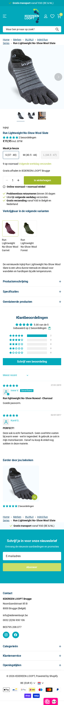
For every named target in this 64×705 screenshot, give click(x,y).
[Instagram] (6, 635)
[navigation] (21, 116)
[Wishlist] (52, 16)
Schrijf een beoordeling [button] (32, 361)
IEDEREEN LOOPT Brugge (36, 170)
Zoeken (57, 29)
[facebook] (15, 635)
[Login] (45, 16)
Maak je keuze (11, 148)
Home (6, 39)
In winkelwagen (42, 180)
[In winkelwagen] (34, 497)
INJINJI (29, 39)
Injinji (6, 127)
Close (32, 646)
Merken (17, 39)
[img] (10, 385)
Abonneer (32, 567)
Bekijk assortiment (5, 16)
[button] (58, 77)
